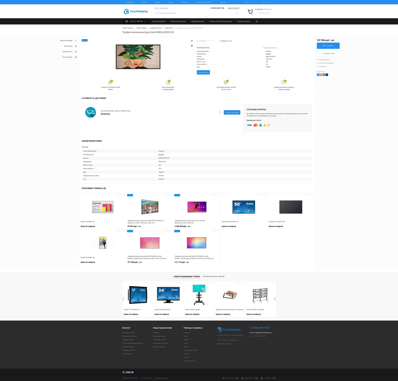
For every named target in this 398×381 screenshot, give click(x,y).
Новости (158, 2)
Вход (156, 8)
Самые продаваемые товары (187, 277)
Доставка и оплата (189, 361)
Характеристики (67, 51)
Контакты (184, 2)
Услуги (144, 2)
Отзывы (186, 357)
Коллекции (130, 2)
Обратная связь (131, 378)
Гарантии (223, 2)
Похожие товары (67, 57)
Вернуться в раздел (66, 40)
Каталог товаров (136, 21)
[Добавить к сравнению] (192, 45)
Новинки (155, 332)
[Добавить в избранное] (192, 41)
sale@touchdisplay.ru (263, 332)
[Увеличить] (138, 57)
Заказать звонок (233, 8)
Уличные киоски (127, 354)
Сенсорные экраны (128, 347)
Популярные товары (159, 336)
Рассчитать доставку (326, 63)
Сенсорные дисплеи (128, 332)
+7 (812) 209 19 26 (146, 378)
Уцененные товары (159, 347)
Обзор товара (68, 46)
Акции (171, 2)
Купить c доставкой (232, 112)
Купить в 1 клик (329, 53)
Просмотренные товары (213, 277)
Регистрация (164, 8)
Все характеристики (270, 47)
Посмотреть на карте (224, 343)
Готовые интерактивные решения (132, 343)
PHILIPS (268, 54)
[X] (327, 75)
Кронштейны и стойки (129, 350)
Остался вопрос (203, 72)
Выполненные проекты (204, 2)
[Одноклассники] (321, 75)
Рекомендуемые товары (160, 343)
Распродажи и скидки (159, 339)
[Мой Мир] (324, 75)
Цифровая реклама (128, 339)
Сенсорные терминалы (129, 336)
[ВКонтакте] (318, 75)
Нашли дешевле (324, 59)
